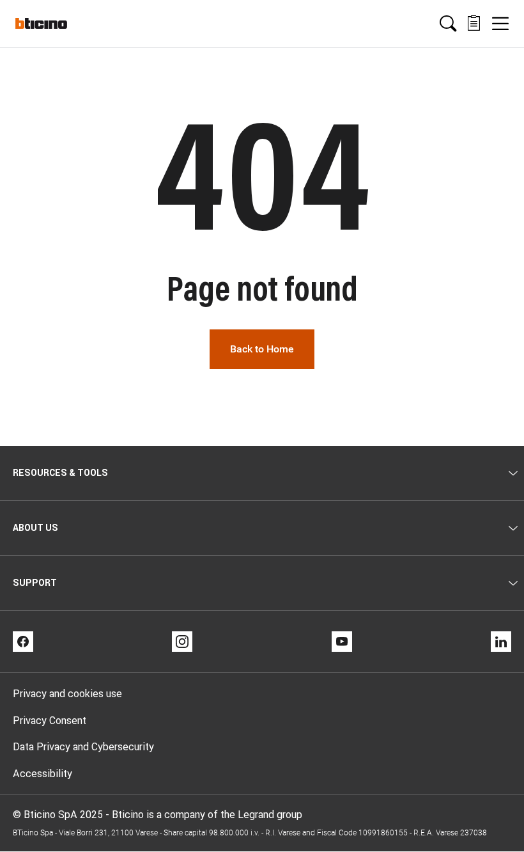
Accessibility (42, 773)
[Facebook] (23, 641)
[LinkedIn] (501, 641)
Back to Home (262, 349)
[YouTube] (342, 641)
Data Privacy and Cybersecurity (83, 746)
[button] (448, 23)
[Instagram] (182, 641)
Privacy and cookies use (67, 693)
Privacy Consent (49, 720)
